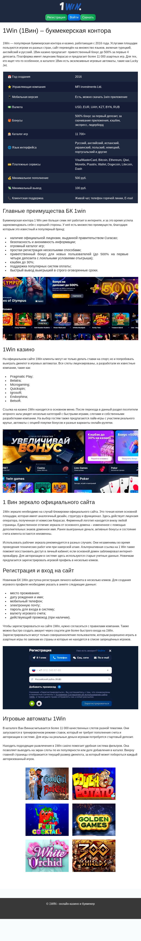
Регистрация (56, 17)
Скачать (88, 17)
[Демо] (47, 784)
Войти (74, 17)
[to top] (132, 919)
